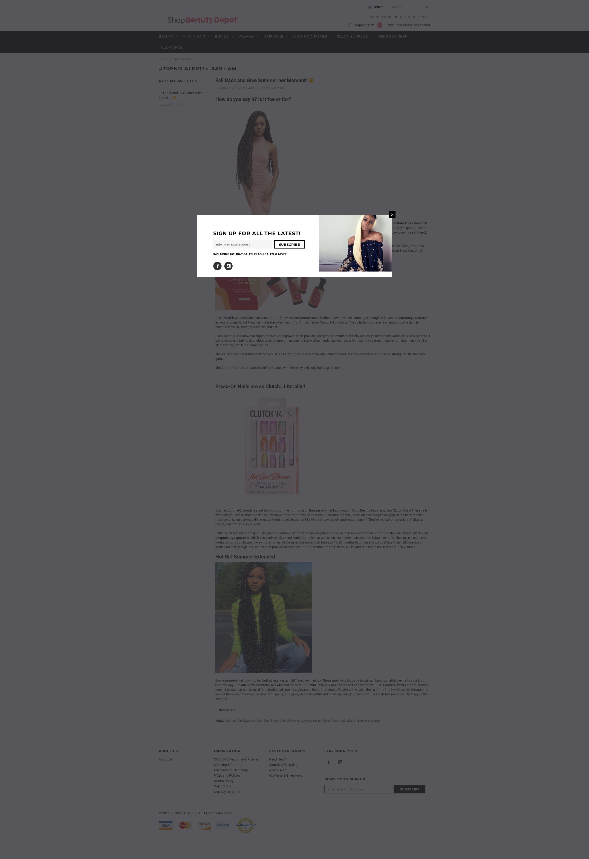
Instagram (228, 266)
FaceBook (217, 266)
